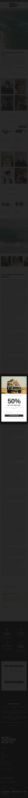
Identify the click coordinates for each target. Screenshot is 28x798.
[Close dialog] (25, 377)
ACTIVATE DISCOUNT (14, 415)
